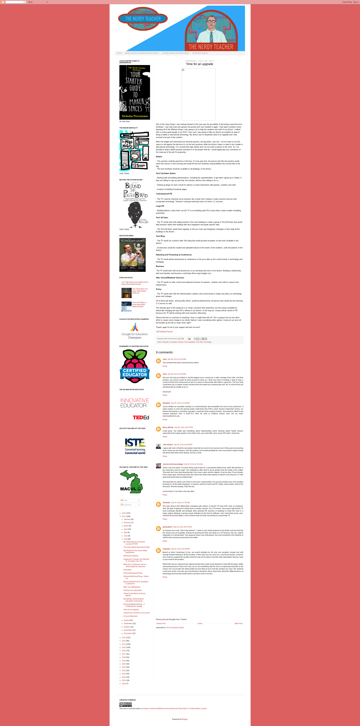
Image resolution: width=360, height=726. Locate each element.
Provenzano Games (200, 53)
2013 (124, 641)
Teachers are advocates (132, 590)
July (125, 539)
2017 (124, 654)
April (126, 529)
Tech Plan (199, 342)
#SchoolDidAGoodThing (132, 573)
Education (165, 342)
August (127, 620)
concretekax (168, 445)
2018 (124, 657)
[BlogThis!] (197, 338)
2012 (124, 638)
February (127, 523)
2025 (124, 680)
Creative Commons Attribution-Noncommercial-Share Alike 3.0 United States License (174, 709)
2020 (124, 664)
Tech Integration (189, 342)
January (127, 519)
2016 (124, 651)
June (126, 536)
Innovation (173, 342)
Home (119, 53)
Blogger (185, 719)
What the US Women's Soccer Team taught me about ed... (134, 565)
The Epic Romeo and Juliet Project (175, 53)
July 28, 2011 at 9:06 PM (183, 445)
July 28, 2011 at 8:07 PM (183, 427)
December (128, 633)
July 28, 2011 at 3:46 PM (176, 374)
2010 (124, 513)
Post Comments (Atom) (175, 628)
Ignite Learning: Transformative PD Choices (142, 53)
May (126, 532)
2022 (124, 671)
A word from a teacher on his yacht (136, 613)
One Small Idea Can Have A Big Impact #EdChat (140, 291)
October (127, 627)
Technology (208, 342)
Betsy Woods (168, 427)
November (128, 630)
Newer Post (161, 623)
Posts (125, 500)
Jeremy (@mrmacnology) (173, 464)
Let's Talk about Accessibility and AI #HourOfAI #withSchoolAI (135, 283)
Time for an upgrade (131, 610)
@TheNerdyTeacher (165, 332)
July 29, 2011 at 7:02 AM (180, 503)
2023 (124, 674)
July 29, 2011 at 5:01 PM (182, 527)
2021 (124, 667)
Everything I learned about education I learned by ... (133, 600)
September (128, 623)
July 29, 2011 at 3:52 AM (193, 464)
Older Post (239, 623)
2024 (124, 677)
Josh (165, 359)
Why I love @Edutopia (131, 587)
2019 (124, 661)
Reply (165, 366)
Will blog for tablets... (131, 556)
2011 (124, 516)
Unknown (166, 503)
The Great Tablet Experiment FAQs (136, 547)
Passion (180, 342)
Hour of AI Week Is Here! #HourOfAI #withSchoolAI (139, 305)
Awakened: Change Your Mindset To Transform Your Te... (136, 560)
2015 (124, 647)
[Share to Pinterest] (205, 338)
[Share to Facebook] (203, 338)
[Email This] (195, 338)
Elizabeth (166, 403)
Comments (127, 505)
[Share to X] (200, 338)
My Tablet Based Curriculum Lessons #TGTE (134, 543)
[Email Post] (189, 338)
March (126, 526)
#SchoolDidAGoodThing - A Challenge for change (133, 605)
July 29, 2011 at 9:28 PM (180, 549)
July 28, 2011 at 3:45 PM (176, 359)
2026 (124, 684)
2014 (124, 644)
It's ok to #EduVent (130, 616)
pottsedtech (167, 527)
